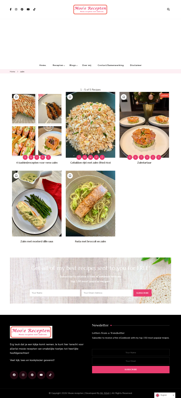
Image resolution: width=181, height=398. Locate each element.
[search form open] (168, 9)
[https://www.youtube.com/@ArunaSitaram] (41, 375)
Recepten (58, 65)
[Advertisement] (90, 40)
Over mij (86, 65)
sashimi (164, 95)
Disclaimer (136, 65)
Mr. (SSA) (105, 393)
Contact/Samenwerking (111, 65)
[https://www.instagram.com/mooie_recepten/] (23, 375)
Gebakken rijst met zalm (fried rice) (90, 162)
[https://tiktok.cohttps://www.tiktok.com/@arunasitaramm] (50, 375)
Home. (42, 65)
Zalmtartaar (144, 162)
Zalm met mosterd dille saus (36, 241)
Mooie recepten (75, 393)
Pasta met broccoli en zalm (90, 241)
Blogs (73, 65)
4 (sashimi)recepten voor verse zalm (37, 162)
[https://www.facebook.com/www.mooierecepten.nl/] (14, 375)
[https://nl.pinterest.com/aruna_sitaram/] (32, 375)
